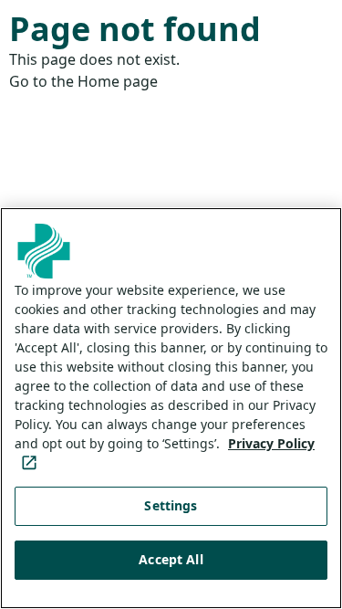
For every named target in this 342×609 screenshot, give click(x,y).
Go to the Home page (83, 81)
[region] (171, 408)
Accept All (170, 559)
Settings (170, 505)
